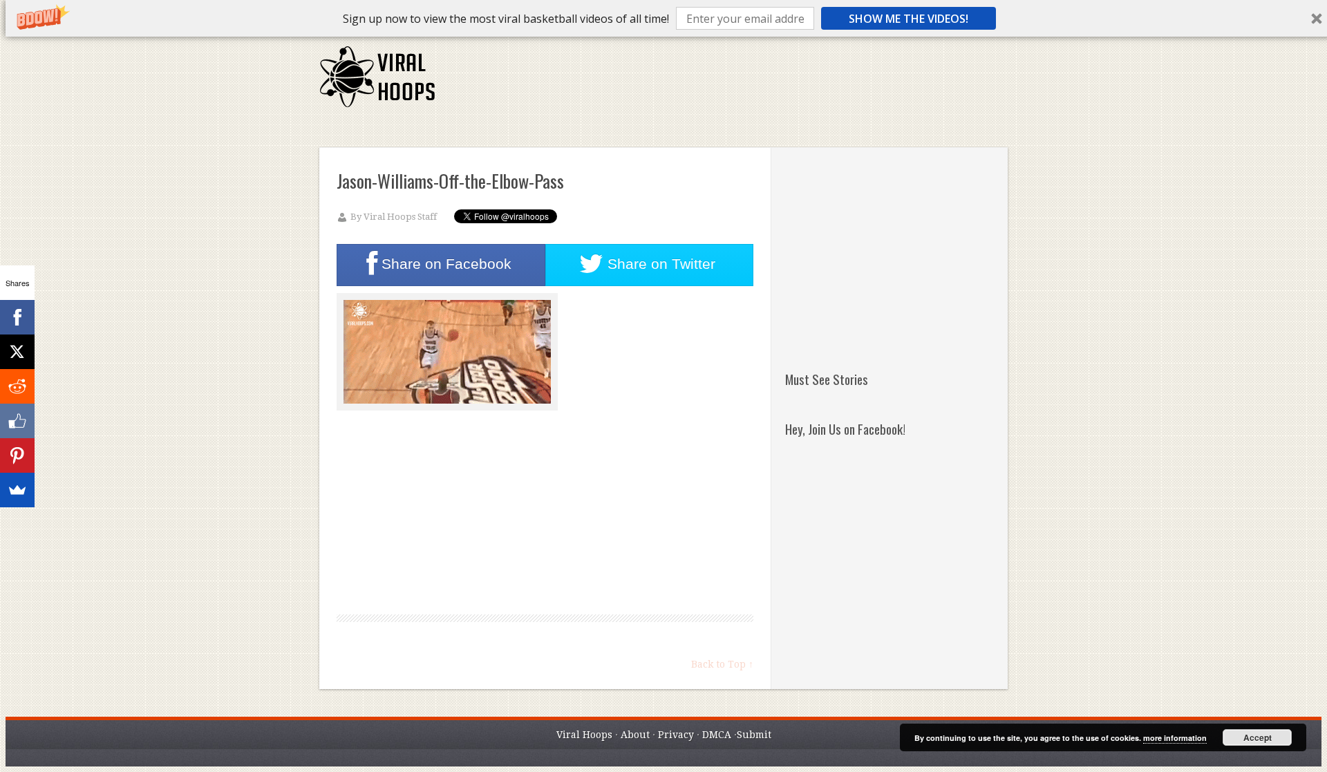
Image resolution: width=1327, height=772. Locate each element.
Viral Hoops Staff (400, 216)
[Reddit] (17, 386)
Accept (1257, 737)
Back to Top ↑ (722, 664)
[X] (17, 352)
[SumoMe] (17, 490)
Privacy (676, 734)
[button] (506, 18)
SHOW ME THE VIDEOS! (908, 18)
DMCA (716, 734)
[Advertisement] (755, 83)
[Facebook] (17, 317)
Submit (754, 734)
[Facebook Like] (17, 421)
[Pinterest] (17, 455)
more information (1175, 738)
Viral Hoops (584, 734)
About (635, 734)
